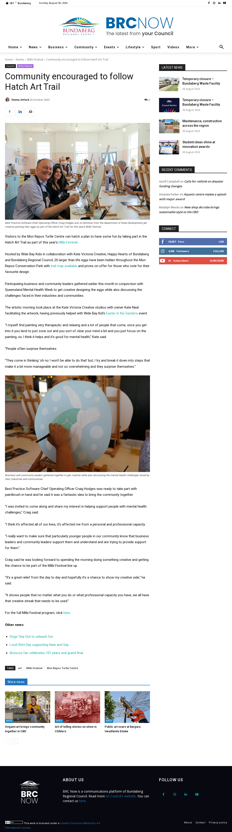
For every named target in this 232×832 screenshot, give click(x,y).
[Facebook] (209, 3)
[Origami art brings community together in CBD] (27, 707)
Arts (9, 721)
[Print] (30, 111)
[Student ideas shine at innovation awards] (169, 147)
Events (20, 59)
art (20, 668)
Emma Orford (20, 99)
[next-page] (15, 741)
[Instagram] (214, 3)
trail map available (64, 266)
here (66, 613)
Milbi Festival (35, 59)
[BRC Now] (116, 26)
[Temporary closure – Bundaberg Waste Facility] (169, 84)
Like (221, 241)
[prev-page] (8, 741)
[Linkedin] (219, 3)
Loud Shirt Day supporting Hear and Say (39, 645)
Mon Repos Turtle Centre (62, 668)
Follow (218, 251)
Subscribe (217, 260)
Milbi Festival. (68, 242)
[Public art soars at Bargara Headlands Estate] (127, 707)
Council (10, 66)
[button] (221, 47)
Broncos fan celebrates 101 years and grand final (46, 653)
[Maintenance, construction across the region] (169, 126)
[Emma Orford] (8, 99)
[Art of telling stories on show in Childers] (77, 707)
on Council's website (121, 796)
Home (9, 59)
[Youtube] (224, 3)
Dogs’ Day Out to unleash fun (31, 637)
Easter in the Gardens (122, 313)
